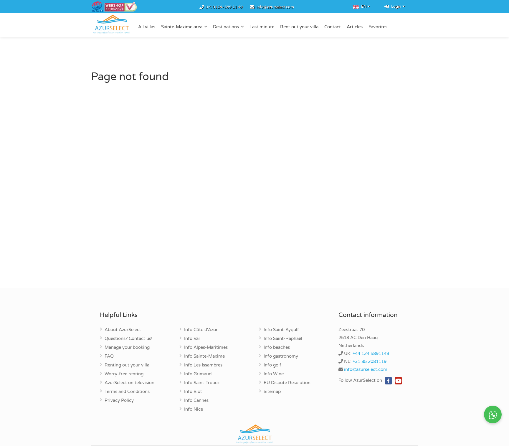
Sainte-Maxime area (181, 26)
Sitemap (272, 391)
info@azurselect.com (275, 7)
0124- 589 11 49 (228, 7)
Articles (355, 26)
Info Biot (193, 391)
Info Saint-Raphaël (283, 338)
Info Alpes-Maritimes (206, 347)
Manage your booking (127, 347)
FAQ (109, 356)
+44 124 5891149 (371, 353)
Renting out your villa (127, 365)
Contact (332, 26)
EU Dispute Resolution (287, 383)
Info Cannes (196, 400)
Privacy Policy (119, 400)
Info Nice (193, 409)
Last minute (261, 26)
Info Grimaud (197, 374)
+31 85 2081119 (369, 361)
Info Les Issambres (203, 365)
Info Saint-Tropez (201, 383)
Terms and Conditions (127, 391)
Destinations (226, 26)
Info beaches (277, 347)
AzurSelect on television (129, 383)
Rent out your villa (299, 26)
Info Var (192, 338)
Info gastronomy (281, 356)
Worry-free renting (124, 374)
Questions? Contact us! (128, 338)
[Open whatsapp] (493, 414)
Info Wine (274, 374)
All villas (146, 26)
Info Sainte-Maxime (204, 356)
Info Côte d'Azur (201, 330)
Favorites (377, 26)
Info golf (272, 365)
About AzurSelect (123, 330)
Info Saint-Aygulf (281, 330)
